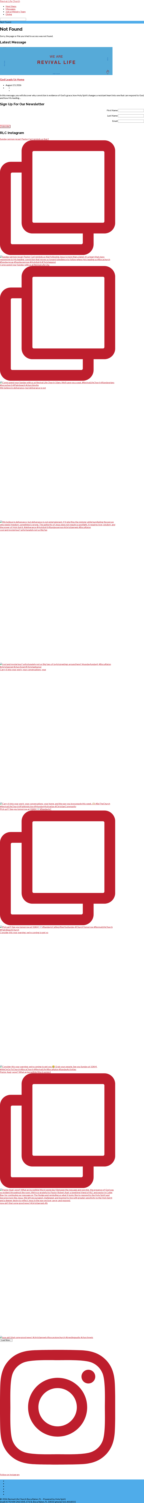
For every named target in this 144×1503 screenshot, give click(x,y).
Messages (10, 9)
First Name (112, 110)
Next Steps (11, 6)
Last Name (112, 115)
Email (115, 121)
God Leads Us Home (12, 79)
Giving (9, 14)
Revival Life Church (10, 1)
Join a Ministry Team (16, 11)
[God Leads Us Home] (56, 74)
